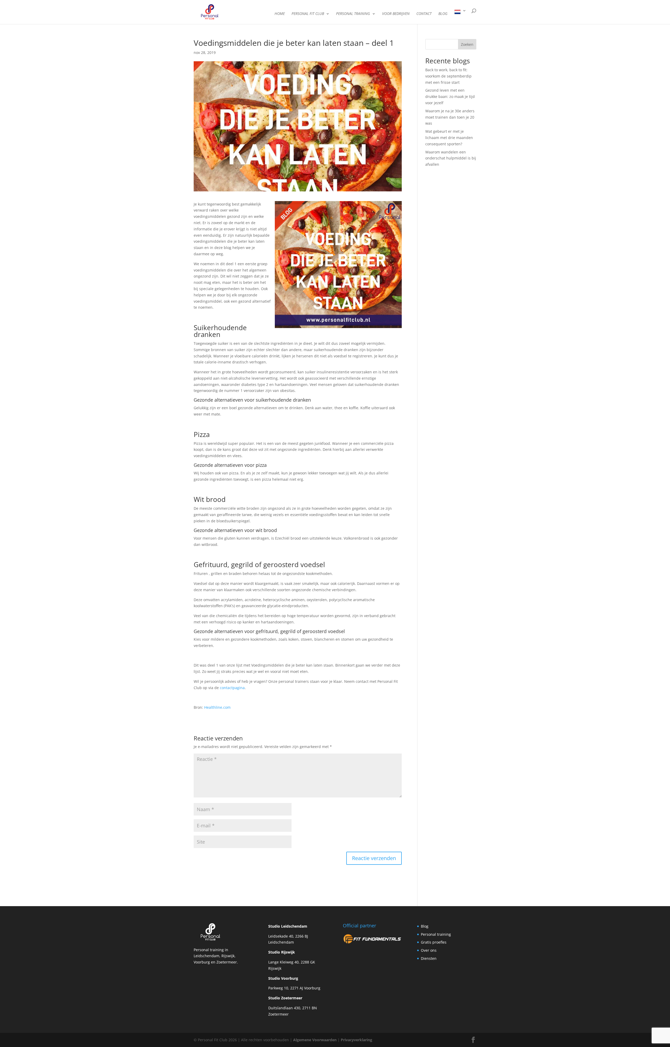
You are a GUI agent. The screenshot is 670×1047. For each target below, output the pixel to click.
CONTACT (424, 14)
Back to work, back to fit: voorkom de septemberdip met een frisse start (448, 76)
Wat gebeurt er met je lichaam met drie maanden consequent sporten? (449, 137)
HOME (280, 14)
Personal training (436, 934)
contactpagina (232, 687)
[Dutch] (460, 16)
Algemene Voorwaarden (315, 1039)
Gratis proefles (433, 942)
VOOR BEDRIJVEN (396, 14)
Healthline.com (217, 707)
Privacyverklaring (356, 1039)
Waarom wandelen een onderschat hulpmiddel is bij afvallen (450, 158)
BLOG (443, 14)
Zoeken (467, 44)
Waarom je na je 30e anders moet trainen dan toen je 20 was (449, 117)
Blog (424, 925)
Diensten (429, 958)
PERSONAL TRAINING (353, 14)
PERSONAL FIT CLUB (308, 14)
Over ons (429, 950)
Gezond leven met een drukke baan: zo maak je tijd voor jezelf (450, 96)
